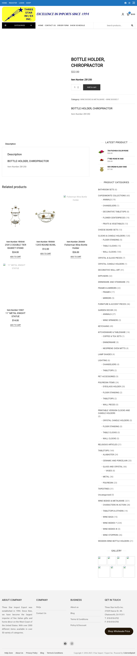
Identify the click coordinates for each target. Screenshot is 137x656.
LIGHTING (102, 360)
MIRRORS (107, 298)
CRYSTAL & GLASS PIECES (110, 258)
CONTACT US (50, 25)
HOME (4, 3)
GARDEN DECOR (105, 310)
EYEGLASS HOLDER (112, 386)
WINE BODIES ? (112, 99)
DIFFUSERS (103, 276)
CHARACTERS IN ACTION (114, 505)
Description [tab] (10, 144)
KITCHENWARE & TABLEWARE (112, 332)
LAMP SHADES (105, 354)
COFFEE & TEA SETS (112, 336)
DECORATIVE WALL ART (109, 270)
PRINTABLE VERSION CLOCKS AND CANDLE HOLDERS (114, 411)
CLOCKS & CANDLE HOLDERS (111, 236)
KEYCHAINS (103, 326)
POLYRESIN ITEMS (106, 382)
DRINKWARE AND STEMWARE (111, 282)
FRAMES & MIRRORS (107, 288)
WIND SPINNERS (110, 320)
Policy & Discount (78, 625)
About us (75, 607)
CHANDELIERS (109, 205)
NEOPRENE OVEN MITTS (114, 348)
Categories (19, 25)
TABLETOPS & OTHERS (113, 511)
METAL (106, 477)
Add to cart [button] (15, 257)
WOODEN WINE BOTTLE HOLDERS (113, 541)
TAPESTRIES (103, 489)
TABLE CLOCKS (110, 246)
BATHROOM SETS (106, 189)
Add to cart (91, 87)
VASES (109, 470)
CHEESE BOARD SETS (108, 230)
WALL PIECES (109, 404)
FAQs (38, 607)
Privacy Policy (31, 653)
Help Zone (8, 653)
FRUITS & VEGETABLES (113, 224)
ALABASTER (108, 454)
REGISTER (13, 3)
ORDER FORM (62, 25)
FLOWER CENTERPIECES (114, 218)
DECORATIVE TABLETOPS (114, 211)
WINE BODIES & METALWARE (92, 99)
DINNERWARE (109, 342)
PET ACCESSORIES (106, 376)
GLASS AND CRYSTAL (113, 466)
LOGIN (21, 3)
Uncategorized (104, 495)
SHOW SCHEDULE (77, 25)
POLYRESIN (108, 483)
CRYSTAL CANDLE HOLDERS (111, 264)
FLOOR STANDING (111, 240)
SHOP (28, 3)
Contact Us (41, 613)
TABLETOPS (108, 370)
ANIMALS (107, 199)
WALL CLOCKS (109, 252)
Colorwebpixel (129, 653)
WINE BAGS (108, 517)
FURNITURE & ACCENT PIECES (112, 304)
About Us (19, 653)
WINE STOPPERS (110, 535)
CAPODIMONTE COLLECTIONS (112, 195)
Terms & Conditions (79, 619)
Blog (73, 613)
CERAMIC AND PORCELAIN (115, 460)
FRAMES (107, 292)
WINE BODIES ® (110, 529)
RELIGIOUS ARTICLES (107, 444)
